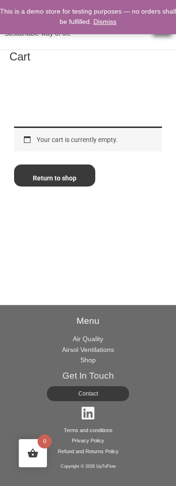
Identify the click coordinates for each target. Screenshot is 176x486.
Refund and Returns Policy (88, 451)
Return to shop (55, 178)
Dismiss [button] (104, 21)
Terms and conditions (88, 430)
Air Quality (88, 339)
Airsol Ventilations (88, 349)
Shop (88, 360)
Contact (88, 393)
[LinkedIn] (88, 413)
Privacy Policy (88, 440)
